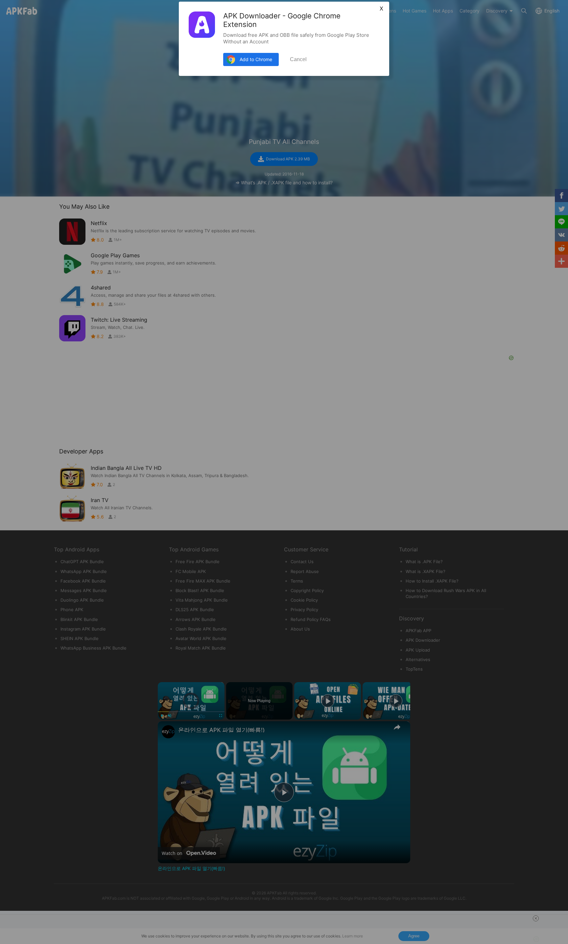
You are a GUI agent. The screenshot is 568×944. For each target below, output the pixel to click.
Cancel (298, 59)
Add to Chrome (256, 59)
